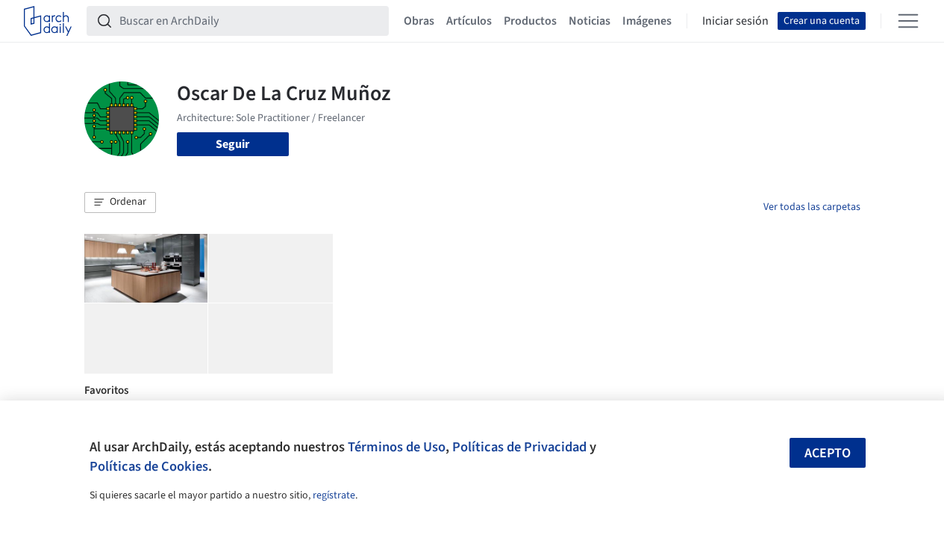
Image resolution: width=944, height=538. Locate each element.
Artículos (469, 21)
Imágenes (647, 21)
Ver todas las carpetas (811, 207)
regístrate (334, 495)
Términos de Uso (397, 447)
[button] (120, 202)
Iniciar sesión (735, 21)
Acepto (827, 453)
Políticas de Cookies (149, 466)
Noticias (589, 21)
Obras (419, 21)
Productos (530, 21)
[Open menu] (908, 21)
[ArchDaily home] (48, 21)
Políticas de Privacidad (519, 447)
